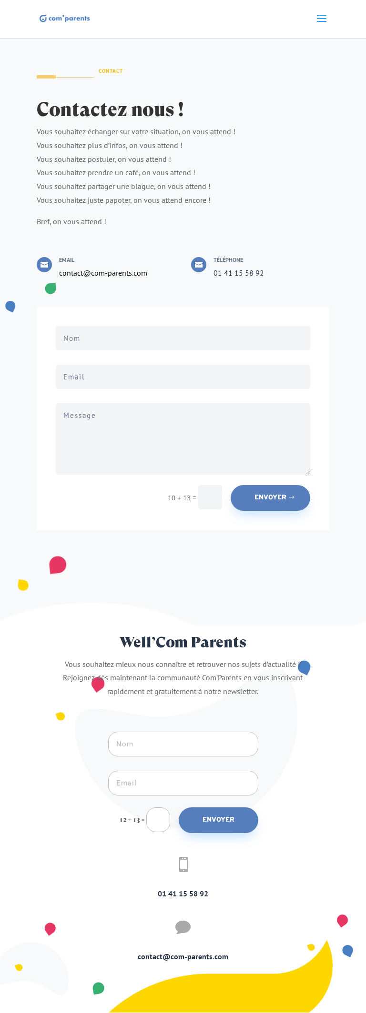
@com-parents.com (115, 273)
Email (66, 259)
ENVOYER (270, 498)
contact (71, 273)
